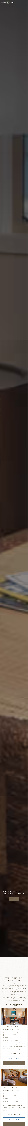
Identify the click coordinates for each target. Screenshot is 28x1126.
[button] (25, 2)
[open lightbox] (14, 1016)
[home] (7, 2)
